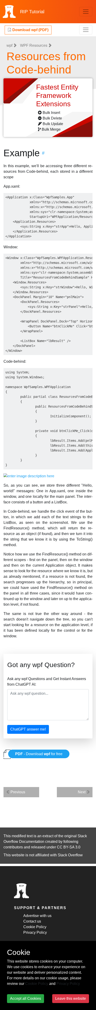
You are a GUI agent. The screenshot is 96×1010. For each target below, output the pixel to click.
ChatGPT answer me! (28, 729)
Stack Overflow (70, 855)
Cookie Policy (34, 927)
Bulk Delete (52, 118)
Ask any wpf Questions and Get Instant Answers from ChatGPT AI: (46, 681)
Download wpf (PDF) (29, 30)
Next (82, 792)
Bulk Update (53, 124)
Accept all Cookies (25, 998)
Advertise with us (37, 916)
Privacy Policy (35, 932)
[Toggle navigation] (85, 11)
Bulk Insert (51, 113)
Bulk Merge (51, 129)
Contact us (32, 921)
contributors (13, 847)
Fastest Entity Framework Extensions (57, 95)
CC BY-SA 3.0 (68, 847)
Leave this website (70, 998)
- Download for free (38, 754)
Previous (17, 792)
